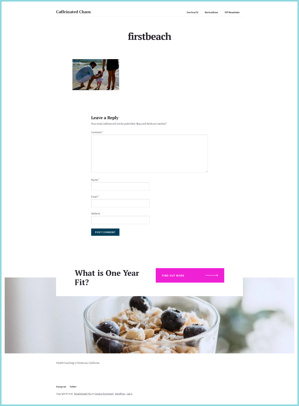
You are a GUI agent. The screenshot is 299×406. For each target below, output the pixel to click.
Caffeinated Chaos (73, 11)
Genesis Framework (104, 394)
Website (95, 213)
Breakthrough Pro (82, 394)
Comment (97, 132)
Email (95, 196)
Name (95, 180)
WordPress (120, 394)
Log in (129, 394)
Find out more (173, 275)
